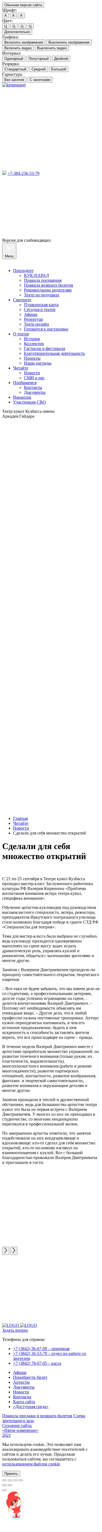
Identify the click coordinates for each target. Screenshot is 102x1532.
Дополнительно (17, 32)
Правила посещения (42, 280)
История (32, 338)
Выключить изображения (68, 42)
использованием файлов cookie (31, 1464)
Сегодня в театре (39, 309)
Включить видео (18, 48)
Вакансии (22, 397)
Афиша (30, 314)
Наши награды (37, 363)
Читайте (20, 368)
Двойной (61, 59)
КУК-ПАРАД (36, 275)
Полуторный (39, 59)
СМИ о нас (34, 377)
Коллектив (34, 343)
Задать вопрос (15, 1330)
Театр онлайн (36, 324)
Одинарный (13, 59)
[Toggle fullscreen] (15, 1480)
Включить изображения (23, 42)
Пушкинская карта (41, 304)
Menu (9, 256)
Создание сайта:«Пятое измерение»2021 (20, 1430)
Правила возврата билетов (48, 285)
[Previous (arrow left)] (4, 1485)
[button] (11, 1474)
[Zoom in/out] (20, 1480)
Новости (32, 373)
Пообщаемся (24, 382)
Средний (39, 69)
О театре (21, 334)
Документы (34, 392)
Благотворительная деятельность (54, 353)
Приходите (23, 270)
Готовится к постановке (46, 329)
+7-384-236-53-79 (23, 173)
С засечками (40, 80)
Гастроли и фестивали (44, 348)
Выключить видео (52, 48)
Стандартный (15, 69)
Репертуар (33, 319)
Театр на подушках (41, 295)
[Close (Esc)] (4, 1480)
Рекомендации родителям (48, 290)
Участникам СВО (29, 402)
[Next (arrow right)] (10, 1485)
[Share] (10, 1480)
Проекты (32, 358)
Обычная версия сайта (23, 5)
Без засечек (14, 80)
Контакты (33, 387)
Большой (58, 69)
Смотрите (22, 299)
